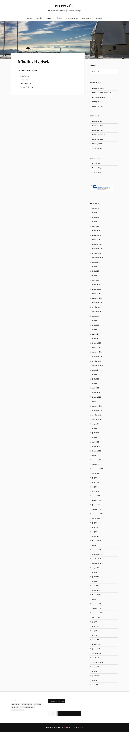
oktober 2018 (96, 608)
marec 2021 (96, 496)
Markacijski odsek (98, 144)
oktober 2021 (96, 464)
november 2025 (97, 248)
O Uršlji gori (96, 163)
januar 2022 (96, 455)
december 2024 (97, 298)
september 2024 (97, 311)
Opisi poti (15, 707)
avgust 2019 (96, 568)
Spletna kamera (97, 172)
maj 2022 (95, 437)
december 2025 (97, 244)
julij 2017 (95, 671)
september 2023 (97, 365)
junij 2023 (95, 379)
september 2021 (97, 469)
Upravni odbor (97, 121)
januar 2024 (96, 347)
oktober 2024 (96, 307)
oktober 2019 (96, 559)
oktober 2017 (96, 658)
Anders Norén (78, 727)
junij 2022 (95, 433)
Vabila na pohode (18, 710)
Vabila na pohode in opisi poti (101, 93)
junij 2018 (95, 626)
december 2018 (97, 604)
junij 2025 (95, 271)
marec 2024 (96, 338)
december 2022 (97, 406)
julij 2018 (95, 622)
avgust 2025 (96, 262)
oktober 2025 (96, 253)
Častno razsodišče (98, 130)
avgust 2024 (96, 316)
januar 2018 (96, 649)
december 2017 (97, 653)
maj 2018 (95, 631)
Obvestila (39, 18)
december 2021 (97, 460)
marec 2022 (96, 446)
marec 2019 (96, 590)
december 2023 (97, 352)
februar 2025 (96, 289)
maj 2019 (95, 581)
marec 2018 (96, 640)
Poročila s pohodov (98, 97)
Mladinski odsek (33, 61)
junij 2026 (95, 217)
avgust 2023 (96, 370)
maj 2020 (95, 532)
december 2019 (97, 550)
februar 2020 (96, 541)
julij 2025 (95, 266)
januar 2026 (96, 239)
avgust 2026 (96, 208)
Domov (29, 18)
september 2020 (97, 514)
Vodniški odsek (97, 148)
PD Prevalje (64, 5)
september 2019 (97, 563)
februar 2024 (96, 343)
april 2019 (95, 586)
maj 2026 (95, 221)
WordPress (59, 727)
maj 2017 (95, 680)
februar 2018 (96, 644)
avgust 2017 (96, 667)
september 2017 (97, 662)
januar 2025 (96, 293)
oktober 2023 (96, 361)
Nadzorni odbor (97, 126)
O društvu (49, 18)
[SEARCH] (115, 71)
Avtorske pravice (57, 701)
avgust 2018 (96, 617)
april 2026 (95, 226)
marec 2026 (96, 230)
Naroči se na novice (69, 713)
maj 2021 (95, 487)
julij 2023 (95, 374)
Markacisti (98, 18)
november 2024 (97, 302)
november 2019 (97, 554)
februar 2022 (96, 451)
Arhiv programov (97, 106)
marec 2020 (96, 536)
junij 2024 (95, 325)
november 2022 (97, 410)
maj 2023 (95, 383)
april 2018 (95, 635)
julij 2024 (95, 320)
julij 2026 (95, 212)
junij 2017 (95, 676)
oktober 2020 (96, 509)
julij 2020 (95, 523)
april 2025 (95, 280)
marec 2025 (96, 284)
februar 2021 (96, 500)
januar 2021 (96, 505)
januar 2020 (96, 545)
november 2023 (97, 356)
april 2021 (95, 491)
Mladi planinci (86, 18)
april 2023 (95, 388)
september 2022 (97, 419)
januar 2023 (96, 401)
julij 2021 (95, 478)
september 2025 (97, 257)
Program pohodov (72, 18)
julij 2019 (95, 572)
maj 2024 (95, 329)
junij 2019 (95, 577)
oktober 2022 (96, 415)
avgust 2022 (96, 424)
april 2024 (95, 334)
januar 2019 (96, 599)
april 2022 (95, 442)
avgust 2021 (96, 473)
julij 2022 (95, 428)
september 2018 (97, 613)
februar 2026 (96, 235)
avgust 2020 (96, 518)
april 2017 (95, 685)
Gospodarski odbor (98, 135)
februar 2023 (96, 397)
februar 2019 (96, 595)
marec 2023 (96, 392)
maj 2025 (95, 275)
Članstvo (59, 18)
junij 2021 (95, 482)
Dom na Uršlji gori (98, 168)
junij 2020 (95, 527)
